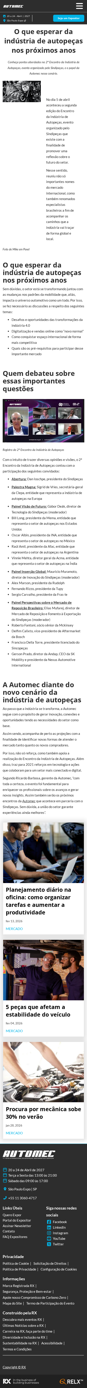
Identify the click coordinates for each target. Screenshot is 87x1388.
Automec (28, 801)
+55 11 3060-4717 (22, 1198)
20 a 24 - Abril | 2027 (18, 16)
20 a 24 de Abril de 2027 (26, 1170)
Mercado (14, 929)
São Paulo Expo (15, 20)
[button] (68, 18)
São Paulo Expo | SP (22, 1189)
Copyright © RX (14, 1367)
